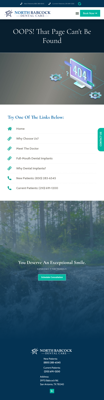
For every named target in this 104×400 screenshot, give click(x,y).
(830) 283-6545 (52, 362)
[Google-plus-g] (52, 391)
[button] (77, 13)
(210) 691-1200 (52, 371)
